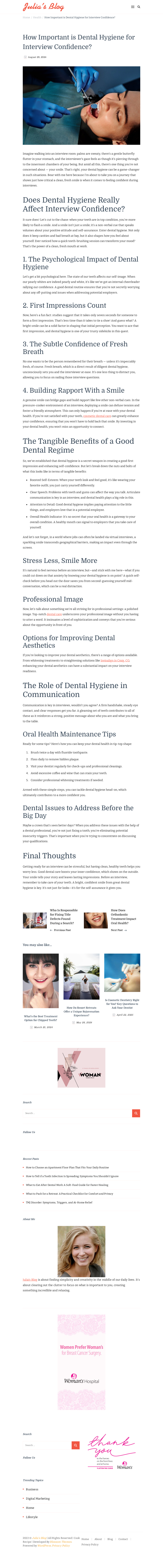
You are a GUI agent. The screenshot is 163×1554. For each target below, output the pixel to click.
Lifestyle (32, 1517)
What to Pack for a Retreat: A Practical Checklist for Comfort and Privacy (69, 1193)
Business (32, 1489)
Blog (110, 1539)
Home (30, 1508)
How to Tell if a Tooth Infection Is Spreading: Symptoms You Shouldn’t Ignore (72, 1176)
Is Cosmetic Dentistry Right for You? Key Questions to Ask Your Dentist (122, 1004)
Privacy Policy (61, 1545)
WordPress (44, 1545)
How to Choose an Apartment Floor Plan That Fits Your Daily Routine (67, 1167)
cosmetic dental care (97, 416)
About (98, 1539)
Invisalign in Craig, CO (115, 660)
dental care (54, 614)
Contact (123, 1539)
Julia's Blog (39, 1538)
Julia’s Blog (30, 1279)
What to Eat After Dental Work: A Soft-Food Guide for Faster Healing (67, 1184)
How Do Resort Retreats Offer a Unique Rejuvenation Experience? (81, 1011)
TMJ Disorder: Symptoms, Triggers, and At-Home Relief (59, 1202)
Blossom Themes (60, 1541)
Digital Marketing (38, 1498)
